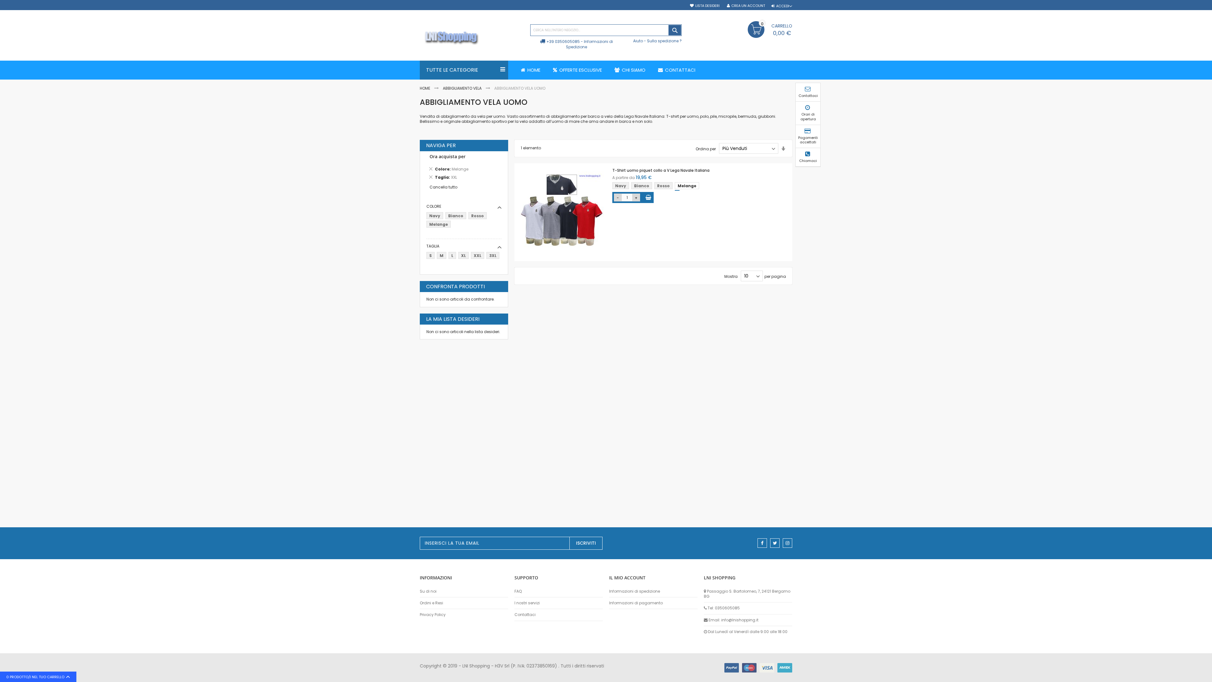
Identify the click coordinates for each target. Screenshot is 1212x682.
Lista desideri (707, 5)
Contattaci (525, 614)
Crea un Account (748, 5)
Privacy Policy (433, 614)
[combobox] (606, 30)
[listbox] (656, 186)
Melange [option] (687, 185)
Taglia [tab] (432, 246)
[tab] (464, 168)
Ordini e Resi (431, 603)
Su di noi (428, 591)
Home (425, 88)
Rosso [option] (663, 185)
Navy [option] (620, 185)
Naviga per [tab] (441, 145)
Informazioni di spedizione (634, 591)
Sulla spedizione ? (664, 41)
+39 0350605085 (563, 41)
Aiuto (638, 41)
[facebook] (762, 543)
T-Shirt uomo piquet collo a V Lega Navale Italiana (661, 170)
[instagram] (787, 543)
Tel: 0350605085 (724, 608)
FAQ (518, 591)
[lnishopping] (472, 38)
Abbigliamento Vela (462, 88)
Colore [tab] (433, 206)
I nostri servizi (527, 603)
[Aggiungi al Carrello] (648, 197)
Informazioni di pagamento (636, 603)
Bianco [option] (641, 185)
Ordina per (706, 148)
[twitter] (775, 543)
